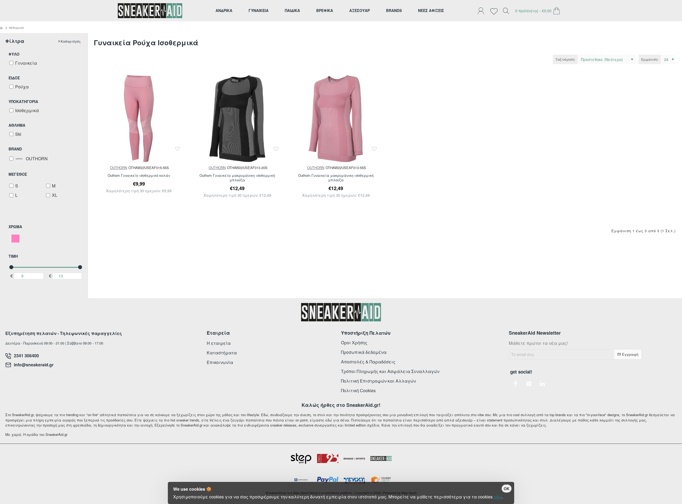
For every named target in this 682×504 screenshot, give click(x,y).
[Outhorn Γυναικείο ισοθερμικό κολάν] (139, 118)
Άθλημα (17, 125)
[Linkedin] (542, 383)
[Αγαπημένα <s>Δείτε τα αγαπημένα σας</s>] (495, 10)
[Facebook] (515, 383)
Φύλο (14, 54)
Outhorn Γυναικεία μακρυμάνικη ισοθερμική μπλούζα (237, 177)
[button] (177, 149)
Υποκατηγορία (23, 101)
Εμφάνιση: (649, 59)
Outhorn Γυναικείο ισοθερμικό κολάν (139, 175)
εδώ (498, 497)
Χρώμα (15, 226)
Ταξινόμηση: (565, 59)
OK (506, 488)
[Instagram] (528, 383)
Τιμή (13, 256)
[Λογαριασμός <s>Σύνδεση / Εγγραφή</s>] (482, 10)
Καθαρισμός (71, 41)
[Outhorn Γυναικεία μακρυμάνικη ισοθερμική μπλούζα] (237, 118)
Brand (15, 148)
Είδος (14, 77)
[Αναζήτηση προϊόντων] (506, 10)
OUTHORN (118, 167)
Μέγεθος (18, 174)
